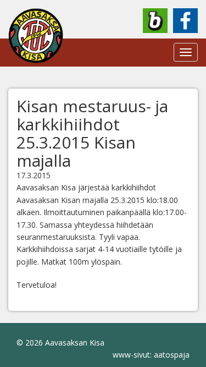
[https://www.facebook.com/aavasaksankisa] (185, 20)
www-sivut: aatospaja (151, 354)
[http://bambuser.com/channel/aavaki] (155, 20)
